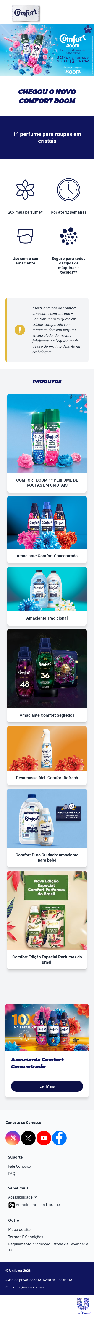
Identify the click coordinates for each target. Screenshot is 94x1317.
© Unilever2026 (18, 1270)
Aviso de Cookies (55, 1280)
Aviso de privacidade (21, 1280)
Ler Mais (47, 1086)
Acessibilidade (20, 1197)
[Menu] (78, 11)
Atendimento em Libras (36, 1204)
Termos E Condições (25, 1236)
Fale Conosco (19, 1166)
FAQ (11, 1173)
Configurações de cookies (24, 1287)
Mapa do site (19, 1229)
